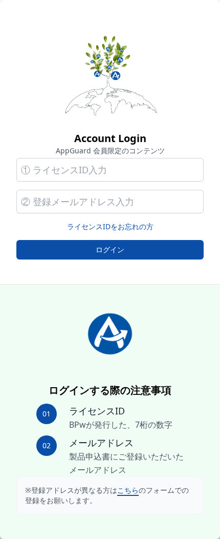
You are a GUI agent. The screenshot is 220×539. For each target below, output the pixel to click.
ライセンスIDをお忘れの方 (110, 226)
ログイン (110, 249)
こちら (128, 490)
